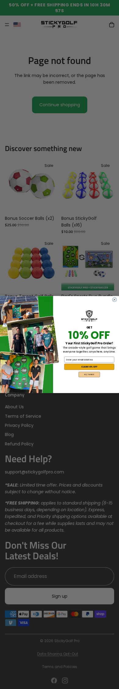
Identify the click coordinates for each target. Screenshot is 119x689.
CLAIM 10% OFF (89, 366)
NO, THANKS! (89, 374)
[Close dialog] (114, 299)
